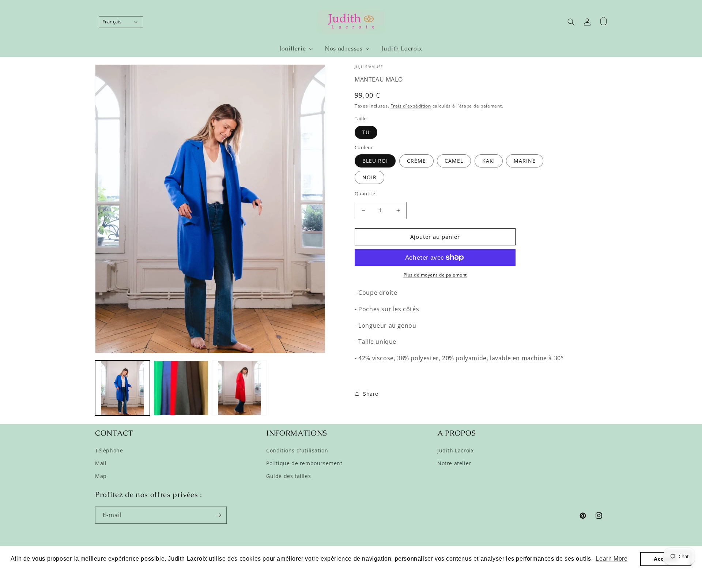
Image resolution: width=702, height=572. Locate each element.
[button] (293, 49)
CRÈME (416, 160)
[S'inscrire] (218, 515)
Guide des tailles (288, 476)
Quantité (365, 193)
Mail (100, 463)
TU (366, 132)
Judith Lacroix (455, 450)
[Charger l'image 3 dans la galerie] (181, 388)
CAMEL (454, 160)
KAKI (488, 160)
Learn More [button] (611, 559)
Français (111, 21)
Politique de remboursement (304, 463)
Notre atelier (454, 463)
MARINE (525, 160)
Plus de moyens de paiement (435, 275)
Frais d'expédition (410, 106)
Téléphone (109, 450)
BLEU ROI (375, 160)
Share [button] (370, 393)
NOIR (369, 177)
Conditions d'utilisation (297, 450)
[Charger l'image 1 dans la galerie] (122, 388)
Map (101, 476)
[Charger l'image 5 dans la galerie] (239, 388)
